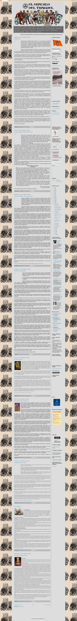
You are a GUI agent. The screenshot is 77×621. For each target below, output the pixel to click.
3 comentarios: (26, 265)
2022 (54, 189)
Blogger (44, 618)
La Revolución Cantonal (57, 286)
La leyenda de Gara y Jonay (20, 462)
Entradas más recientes (18, 604)
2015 (54, 196)
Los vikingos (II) (17, 506)
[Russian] (56, 57)
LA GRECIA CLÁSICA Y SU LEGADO (57, 314)
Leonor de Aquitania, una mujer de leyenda (23, 196)
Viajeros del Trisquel (56, 114)
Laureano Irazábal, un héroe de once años (23, 132)
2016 (54, 194)
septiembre (56, 226)
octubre (55, 224)
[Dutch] (53, 57)
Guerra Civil (23, 28)
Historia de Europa (32, 30)
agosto (55, 227)
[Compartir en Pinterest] (34, 191)
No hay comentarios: (27, 395)
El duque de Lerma (18, 359)
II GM (46, 28)
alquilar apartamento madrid (56, 368)
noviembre (56, 223)
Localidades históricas (53, 30)
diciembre (56, 204)
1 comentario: (26, 354)
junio (55, 230)
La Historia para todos (57, 323)
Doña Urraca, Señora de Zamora (21, 400)
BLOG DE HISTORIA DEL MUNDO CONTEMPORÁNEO (56, 318)
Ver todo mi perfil (59, 181)
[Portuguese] (54, 58)
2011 (54, 201)
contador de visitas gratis (56, 65)
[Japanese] (58, 58)
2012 (54, 200)
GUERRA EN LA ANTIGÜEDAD (56, 327)
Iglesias (47, 30)
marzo (55, 234)
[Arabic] (53, 59)
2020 (54, 190)
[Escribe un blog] (31, 191)
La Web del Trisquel (56, 108)
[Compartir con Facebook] (33, 191)
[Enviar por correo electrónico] (30, 191)
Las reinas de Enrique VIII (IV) (20, 555)
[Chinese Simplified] (56, 59)
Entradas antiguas (47, 604)
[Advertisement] (57, 93)
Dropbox (54, 466)
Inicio (33, 604)
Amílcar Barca (17, 38)
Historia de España (25, 30)
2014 (54, 197)
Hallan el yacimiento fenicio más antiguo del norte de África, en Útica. (57, 329)
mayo (55, 231)
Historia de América (51, 28)
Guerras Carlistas (17, 28)
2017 (54, 193)
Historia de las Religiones (41, 30)
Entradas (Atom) (21, 606)
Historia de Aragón (17, 30)
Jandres (58, 180)
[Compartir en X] (32, 191)
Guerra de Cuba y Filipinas (31, 28)
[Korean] (59, 58)
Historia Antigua (58, 28)
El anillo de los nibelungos (19, 270)
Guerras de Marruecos (40, 28)
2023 (54, 187)
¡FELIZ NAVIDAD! (56, 315)
